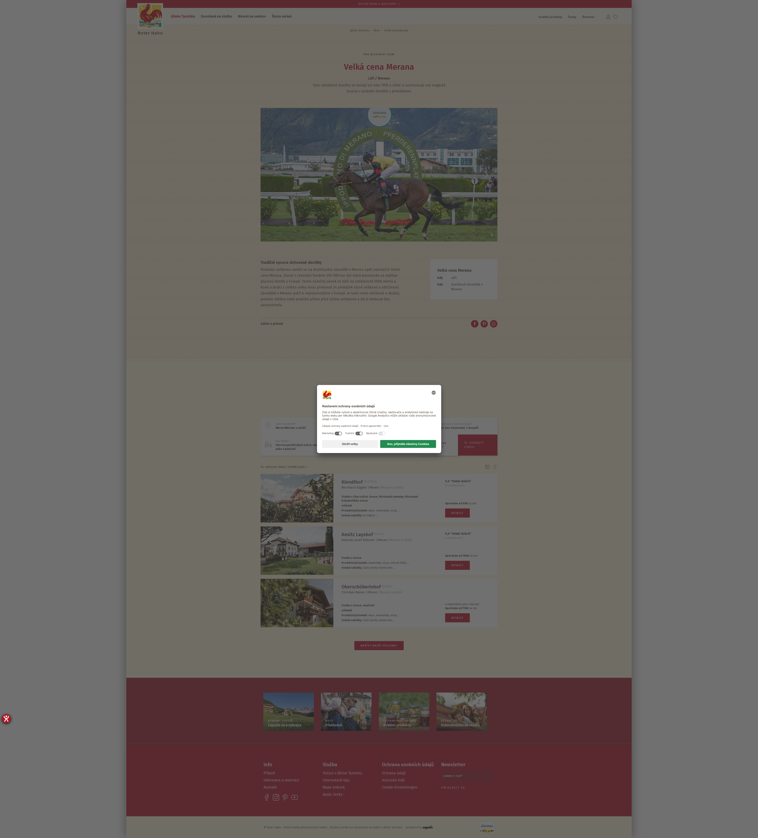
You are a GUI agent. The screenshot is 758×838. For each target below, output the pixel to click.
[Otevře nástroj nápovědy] (6, 718)
